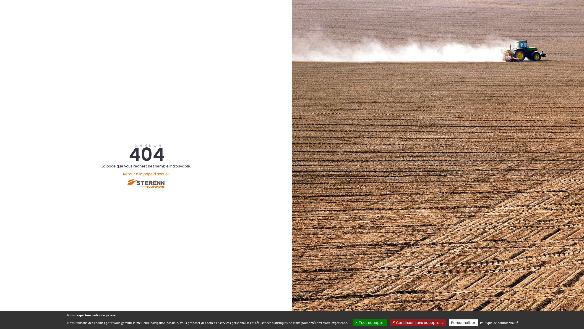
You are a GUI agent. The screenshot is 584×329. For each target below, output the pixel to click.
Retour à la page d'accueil (146, 174)
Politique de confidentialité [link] (499, 323)
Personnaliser (463, 322)
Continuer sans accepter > (419, 322)
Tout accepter (371, 322)
